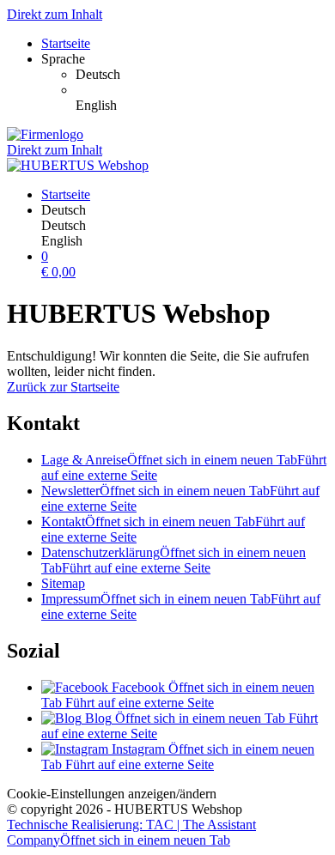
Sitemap (63, 583)
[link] (202, 74)
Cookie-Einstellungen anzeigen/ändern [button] (111, 793)
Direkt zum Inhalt (54, 14)
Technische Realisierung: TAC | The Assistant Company (131, 832)
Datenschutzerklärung (173, 560)
